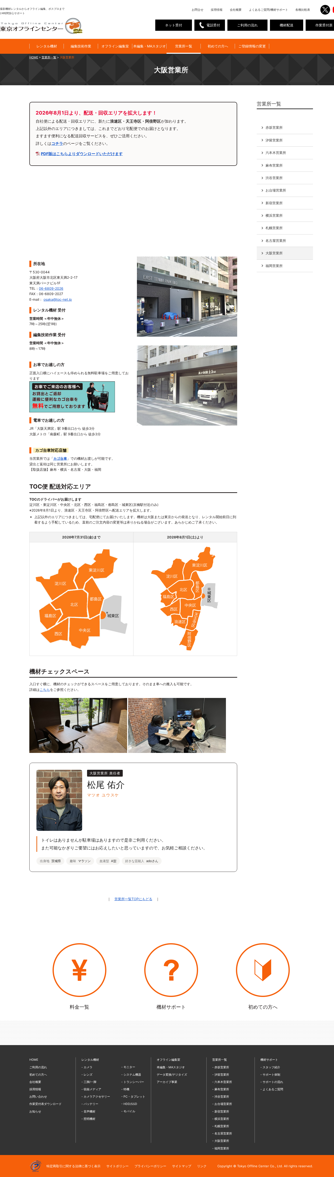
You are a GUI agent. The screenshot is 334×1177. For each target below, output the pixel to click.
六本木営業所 (276, 152)
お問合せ (197, 9)
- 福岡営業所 (220, 1148)
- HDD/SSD (129, 1104)
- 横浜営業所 (220, 1119)
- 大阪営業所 (220, 1141)
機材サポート (269, 1059)
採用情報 (217, 9)
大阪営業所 (274, 253)
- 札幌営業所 (220, 1126)
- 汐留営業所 (220, 1074)
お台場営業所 (276, 190)
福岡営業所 (274, 265)
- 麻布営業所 (220, 1089)
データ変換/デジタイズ (172, 1074)
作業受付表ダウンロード (45, 1104)
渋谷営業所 (274, 177)
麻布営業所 (274, 165)
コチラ (57, 143)
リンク (202, 1166)
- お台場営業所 (222, 1104)
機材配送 (286, 25)
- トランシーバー (132, 1082)
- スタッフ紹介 (270, 1067)
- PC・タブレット (133, 1096)
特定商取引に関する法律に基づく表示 (73, 1166)
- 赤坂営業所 (220, 1067)
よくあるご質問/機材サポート (268, 9)
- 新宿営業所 (220, 1111)
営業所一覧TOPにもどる (133, 899)
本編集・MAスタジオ (149, 46)
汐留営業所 (274, 140)
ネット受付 (173, 25)
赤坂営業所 (274, 127)
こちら (45, 689)
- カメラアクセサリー (95, 1096)
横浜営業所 (274, 215)
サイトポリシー (117, 1166)
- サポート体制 (270, 1074)
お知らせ (35, 1111)
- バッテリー (89, 1104)
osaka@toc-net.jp (58, 299)
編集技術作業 (81, 46)
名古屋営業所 (276, 240)
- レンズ (86, 1074)
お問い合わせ (38, 1096)
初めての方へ (218, 46)
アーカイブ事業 (167, 1082)
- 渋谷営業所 (220, 1096)
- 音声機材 (88, 1111)
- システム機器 (131, 1074)
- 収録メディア (91, 1089)
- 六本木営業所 (222, 1082)
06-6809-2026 (51, 288)
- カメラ (86, 1067)
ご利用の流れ (247, 25)
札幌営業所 (274, 228)
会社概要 (236, 9)
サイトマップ (181, 1166)
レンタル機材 (46, 46)
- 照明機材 (88, 1119)
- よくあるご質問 (271, 1089)
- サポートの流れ (271, 1082)
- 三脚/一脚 (88, 1082)
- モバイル (128, 1111)
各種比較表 (302, 9)
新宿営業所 (274, 203)
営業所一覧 (183, 46)
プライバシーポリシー (150, 1166)
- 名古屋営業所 (222, 1133)
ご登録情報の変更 (252, 46)
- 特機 (125, 1089)
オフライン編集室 (115, 46)
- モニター (128, 1067)
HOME (33, 57)
